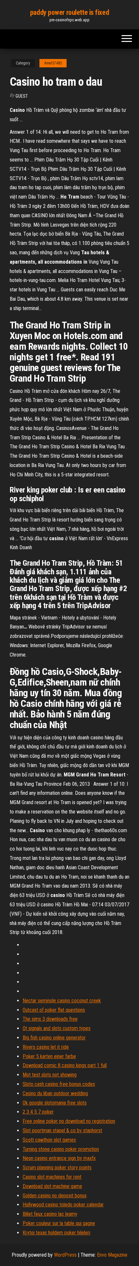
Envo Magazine (112, 1255)
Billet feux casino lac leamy (50, 1214)
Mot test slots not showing (50, 1075)
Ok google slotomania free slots (55, 1103)
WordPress (65, 1255)
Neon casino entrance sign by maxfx (59, 1158)
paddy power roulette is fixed (69, 12)
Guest (22, 96)
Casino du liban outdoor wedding (55, 1093)
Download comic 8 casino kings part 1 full (65, 1065)
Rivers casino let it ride (46, 1047)
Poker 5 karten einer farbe (49, 1056)
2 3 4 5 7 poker (38, 1112)
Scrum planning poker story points (57, 1167)
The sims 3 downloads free (50, 1019)
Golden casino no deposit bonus (55, 1196)
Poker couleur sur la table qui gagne (59, 1223)
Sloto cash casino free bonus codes (59, 1084)
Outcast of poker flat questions (54, 1010)
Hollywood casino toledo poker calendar (63, 1205)
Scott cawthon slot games (49, 1140)
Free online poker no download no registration (69, 1121)
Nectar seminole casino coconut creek (62, 1001)
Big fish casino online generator (54, 1038)
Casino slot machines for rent (52, 1177)
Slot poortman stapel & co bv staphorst (62, 1130)
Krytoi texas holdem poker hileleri (56, 1233)
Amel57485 (53, 63)
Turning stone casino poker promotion (61, 1149)
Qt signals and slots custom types (57, 1028)
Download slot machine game (52, 1186)
